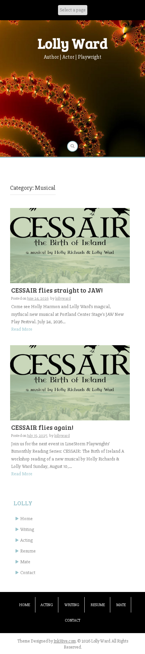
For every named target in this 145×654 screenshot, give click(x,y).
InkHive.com (65, 641)
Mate (25, 562)
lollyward (63, 298)
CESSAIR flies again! (42, 427)
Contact (27, 572)
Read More (21, 329)
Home (26, 519)
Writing (27, 529)
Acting (26, 540)
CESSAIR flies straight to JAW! (57, 290)
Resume (28, 551)
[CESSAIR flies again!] (70, 382)
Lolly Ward (73, 43)
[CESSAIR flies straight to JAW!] (70, 245)
